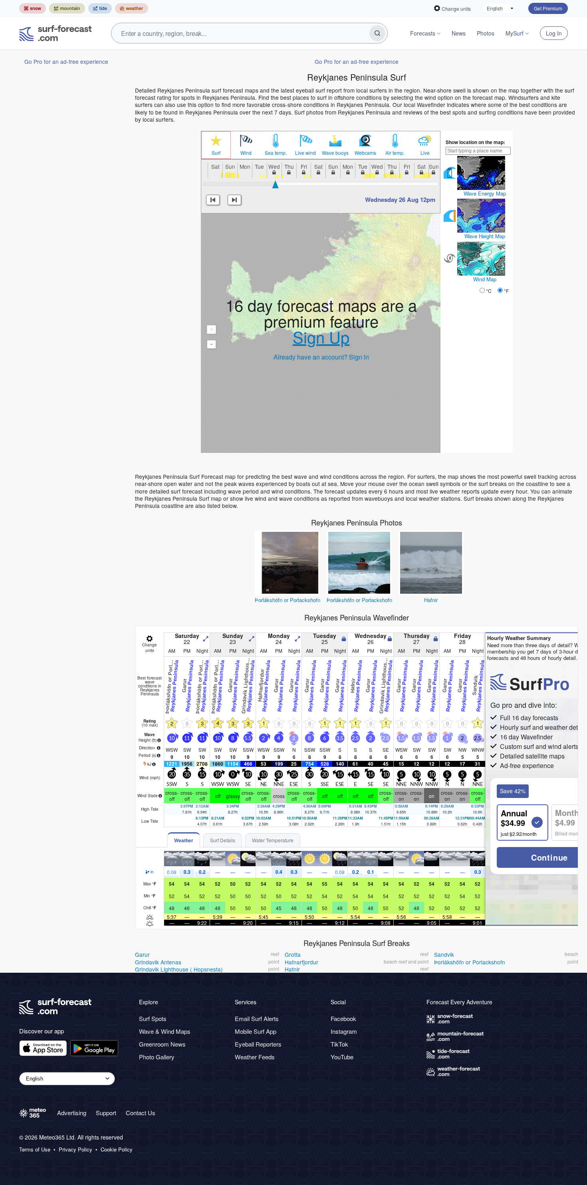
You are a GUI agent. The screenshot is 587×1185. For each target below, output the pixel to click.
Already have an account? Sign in (321, 356)
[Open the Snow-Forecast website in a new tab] (32, 8)
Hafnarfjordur (301, 962)
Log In (554, 33)
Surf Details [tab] (222, 840)
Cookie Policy (117, 1149)
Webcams (365, 153)
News (459, 33)
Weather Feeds (255, 1057)
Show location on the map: (475, 142)
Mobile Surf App (255, 1031)
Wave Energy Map (485, 193)
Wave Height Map (484, 236)
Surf (216, 153)
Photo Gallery (157, 1057)
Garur (142, 954)
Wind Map (484, 279)
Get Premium (548, 8)
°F (506, 290)
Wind (246, 153)
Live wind (305, 153)
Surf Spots (153, 1018)
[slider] (275, 184)
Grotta (293, 954)
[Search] (377, 33)
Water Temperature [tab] (273, 840)
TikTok (339, 1044)
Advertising (71, 1112)
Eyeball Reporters (258, 1044)
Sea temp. (276, 153)
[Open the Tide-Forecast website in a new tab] (100, 8)
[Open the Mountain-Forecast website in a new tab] (67, 8)
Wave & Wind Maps (164, 1031)
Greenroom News (162, 1044)
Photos (485, 33)
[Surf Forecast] (55, 33)
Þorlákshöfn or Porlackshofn (287, 600)
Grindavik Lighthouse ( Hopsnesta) (179, 969)
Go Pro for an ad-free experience (66, 61)
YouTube (342, 1057)
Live (425, 153)
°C (489, 290)
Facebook (343, 1018)
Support (106, 1112)
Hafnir (431, 600)
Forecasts (422, 33)
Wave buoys (335, 153)
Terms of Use (34, 1149)
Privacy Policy (75, 1149)
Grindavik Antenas (158, 962)
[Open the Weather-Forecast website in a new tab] (131, 8)
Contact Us (140, 1112)
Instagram (344, 1031)
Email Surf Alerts (257, 1018)
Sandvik (444, 954)
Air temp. (395, 153)
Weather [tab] (183, 840)
